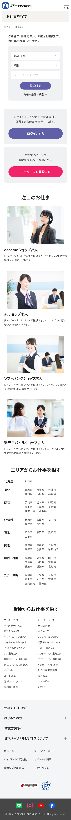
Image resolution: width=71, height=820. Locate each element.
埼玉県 (28, 507)
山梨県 (43, 511)
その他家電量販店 (48, 670)
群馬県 (52, 502)
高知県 (52, 566)
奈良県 (40, 549)
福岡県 (28, 574)
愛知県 (52, 532)
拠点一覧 (9, 751)
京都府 (40, 545)
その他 (41, 687)
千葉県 (40, 507)
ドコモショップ (11, 631)
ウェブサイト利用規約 (15, 759)
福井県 (28, 524)
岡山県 (52, 557)
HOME (5, 27)
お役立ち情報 (13, 728)
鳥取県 (28, 557)
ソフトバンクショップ (15, 636)
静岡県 (40, 532)
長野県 (40, 524)
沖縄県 (43, 583)
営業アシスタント (13, 681)
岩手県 (40, 489)
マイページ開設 (43, 759)
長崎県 (52, 574)
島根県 (40, 557)
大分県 (40, 579)
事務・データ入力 (13, 625)
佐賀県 (40, 574)
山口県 (40, 562)
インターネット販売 (48, 664)
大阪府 (52, 545)
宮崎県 (52, 579)
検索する (35, 85)
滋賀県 (28, 545)
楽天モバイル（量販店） (16, 664)
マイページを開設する (35, 171)
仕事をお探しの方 (16, 708)
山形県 (40, 494)
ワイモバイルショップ (15, 642)
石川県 (52, 519)
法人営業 (43, 676)
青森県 (28, 489)
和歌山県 (53, 549)
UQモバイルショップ (48, 636)
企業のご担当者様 (14, 767)
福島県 (52, 494)
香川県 (28, 566)
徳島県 (52, 562)
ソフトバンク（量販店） (49, 653)
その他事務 (44, 625)
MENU (66, 8)
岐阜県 (28, 532)
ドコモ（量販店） (46, 648)
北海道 (28, 481)
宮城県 (52, 489)
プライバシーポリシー (46, 751)
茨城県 (28, 502)
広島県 (28, 562)
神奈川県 (30, 511)
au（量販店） (10, 653)
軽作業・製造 (11, 687)
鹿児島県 (30, 583)
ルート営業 (10, 676)
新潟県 (28, 519)
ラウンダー (43, 681)
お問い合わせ (41, 767)
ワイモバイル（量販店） (50, 659)
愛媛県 (40, 566)
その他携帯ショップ (14, 648)
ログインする (35, 133)
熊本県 (28, 579)
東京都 (52, 507)
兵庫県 (28, 549)
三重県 (28, 536)
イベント (8, 670)
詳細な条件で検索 (34, 94)
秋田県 (28, 494)
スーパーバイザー (47, 620)
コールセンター (12, 620)
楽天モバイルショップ (49, 642)
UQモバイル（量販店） (15, 659)
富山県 (40, 519)
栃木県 (40, 502)
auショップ (43, 631)
